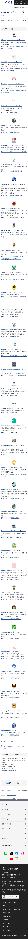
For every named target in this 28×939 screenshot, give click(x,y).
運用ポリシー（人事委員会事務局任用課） (12, 498)
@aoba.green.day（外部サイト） (10, 632)
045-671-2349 (9, 764)
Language (5, 919)
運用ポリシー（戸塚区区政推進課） (11, 678)
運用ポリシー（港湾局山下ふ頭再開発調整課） (14, 375)
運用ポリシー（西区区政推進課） (10, 557)
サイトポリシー (7, 926)
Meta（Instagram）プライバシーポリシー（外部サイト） (14, 747)
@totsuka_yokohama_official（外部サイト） (13, 671)
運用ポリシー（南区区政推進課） (10, 579)
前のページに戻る (6, 790)
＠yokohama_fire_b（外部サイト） (10, 389)
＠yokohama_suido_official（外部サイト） (12, 408)
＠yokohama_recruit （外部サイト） (11, 489)
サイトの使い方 (7, 930)
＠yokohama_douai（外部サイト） (10, 208)
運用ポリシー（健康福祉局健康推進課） (12, 171)
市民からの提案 (7, 916)
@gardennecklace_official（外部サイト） (12, 250)
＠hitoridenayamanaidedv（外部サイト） (12, 84)
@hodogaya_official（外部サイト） (11, 592)
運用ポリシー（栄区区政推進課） (10, 697)
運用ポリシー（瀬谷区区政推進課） (11, 735)
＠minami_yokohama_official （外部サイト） (13, 570)
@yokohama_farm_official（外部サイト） (12, 272)
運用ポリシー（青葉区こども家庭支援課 (12, 658)
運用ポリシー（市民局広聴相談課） (11, 132)
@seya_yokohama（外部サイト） (10, 730)
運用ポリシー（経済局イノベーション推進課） (14, 152)
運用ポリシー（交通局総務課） (9, 432)
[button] (16, 2)
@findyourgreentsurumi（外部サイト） (11, 511)
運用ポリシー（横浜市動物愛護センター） (12, 217)
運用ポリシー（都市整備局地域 (9, 356)
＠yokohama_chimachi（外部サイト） (11, 349)
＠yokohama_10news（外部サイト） (11, 125)
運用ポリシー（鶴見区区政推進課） (11, 518)
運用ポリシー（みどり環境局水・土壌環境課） (14, 296)
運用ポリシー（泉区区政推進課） (10, 717)
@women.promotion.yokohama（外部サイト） (14, 145)
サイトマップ (6, 923)
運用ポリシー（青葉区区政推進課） (11, 638)
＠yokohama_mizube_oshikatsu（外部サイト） (14, 292)
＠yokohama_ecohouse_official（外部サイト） (14, 309)
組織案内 (5, 905)
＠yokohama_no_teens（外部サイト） (11, 467)
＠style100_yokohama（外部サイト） (11, 62)
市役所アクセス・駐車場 (9, 902)
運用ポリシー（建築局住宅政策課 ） (11, 316)
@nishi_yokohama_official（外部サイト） (12, 550)
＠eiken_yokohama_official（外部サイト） (12, 230)
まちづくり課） (22, 356)
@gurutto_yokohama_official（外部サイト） (13, 425)
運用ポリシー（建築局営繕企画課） (11, 336)
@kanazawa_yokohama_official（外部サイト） (14, 612)
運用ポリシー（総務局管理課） (9, 112)
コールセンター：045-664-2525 (12, 909)
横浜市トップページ (11, 795)
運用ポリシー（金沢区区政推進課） (11, 619)
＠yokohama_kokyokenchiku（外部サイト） (13, 329)
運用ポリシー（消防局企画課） (9, 395)
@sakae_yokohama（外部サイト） (11, 691)
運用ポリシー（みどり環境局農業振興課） (12, 279)
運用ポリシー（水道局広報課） (9, 412)
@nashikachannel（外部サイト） (10, 651)
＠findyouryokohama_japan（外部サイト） (13, 40)
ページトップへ (14, 799)
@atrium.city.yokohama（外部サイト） (11, 106)
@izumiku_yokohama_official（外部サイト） (13, 711)
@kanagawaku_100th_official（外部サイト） (13, 531)
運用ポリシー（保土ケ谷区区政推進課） (12, 599)
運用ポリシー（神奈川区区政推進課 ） (11, 537)
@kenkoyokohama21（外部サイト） (11, 164)
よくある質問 (6, 912)
